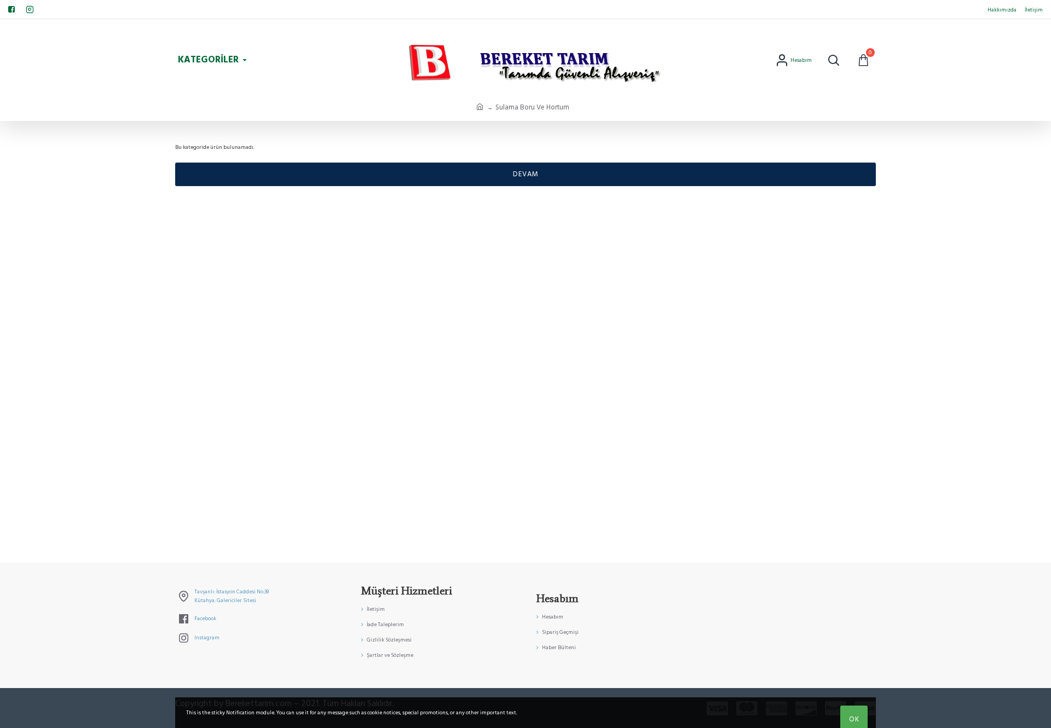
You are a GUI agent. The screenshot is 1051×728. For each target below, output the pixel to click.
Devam (526, 174)
